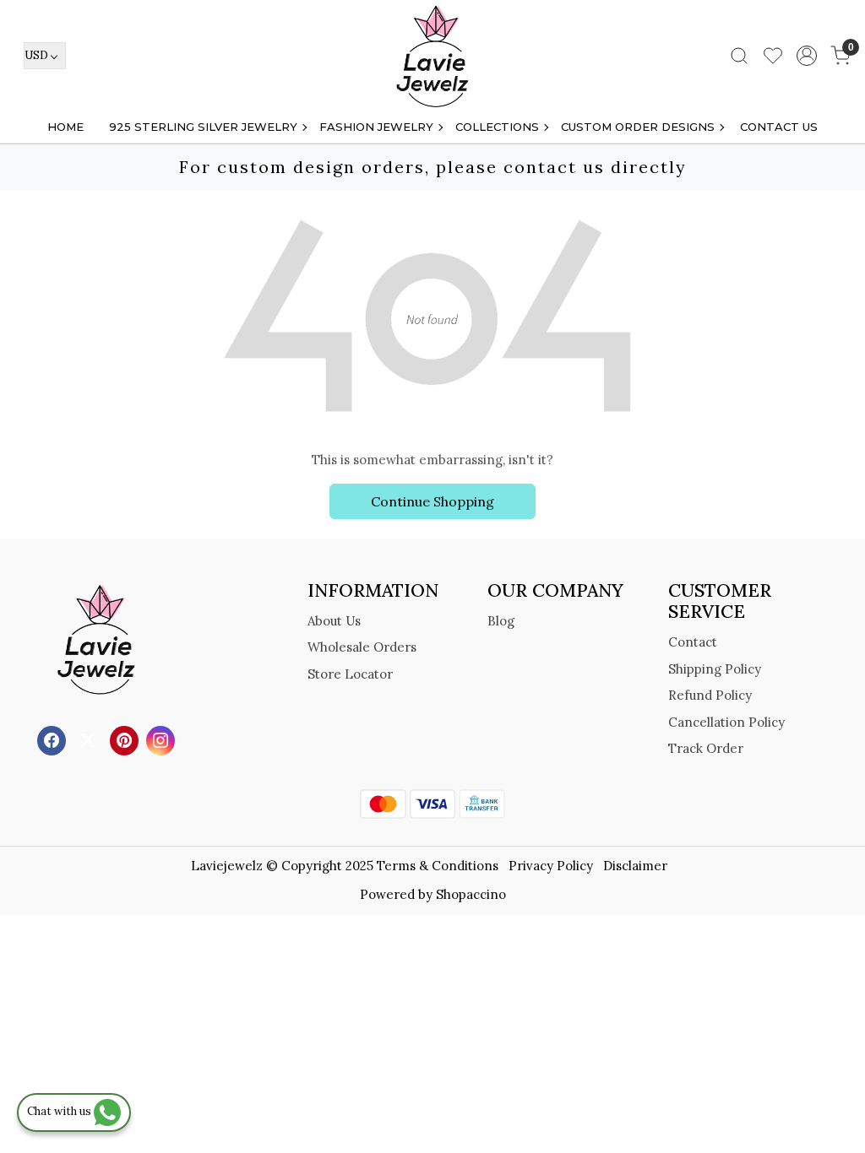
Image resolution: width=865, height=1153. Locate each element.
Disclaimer (635, 866)
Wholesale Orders (361, 647)
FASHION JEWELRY (376, 126)
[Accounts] (807, 56)
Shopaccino (471, 894)
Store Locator (350, 674)
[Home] (432, 56)
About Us (334, 621)
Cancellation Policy (726, 722)
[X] (89, 739)
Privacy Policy (551, 866)
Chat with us (60, 1111)
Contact (692, 642)
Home (65, 126)
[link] (739, 56)
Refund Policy (710, 695)
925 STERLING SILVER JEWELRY (203, 126)
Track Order (705, 748)
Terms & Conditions (437, 866)
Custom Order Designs (638, 126)
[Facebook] (53, 739)
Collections (497, 126)
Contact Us (779, 126)
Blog (500, 621)
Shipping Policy (714, 669)
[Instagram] (162, 739)
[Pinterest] (126, 739)
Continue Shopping (432, 501)
